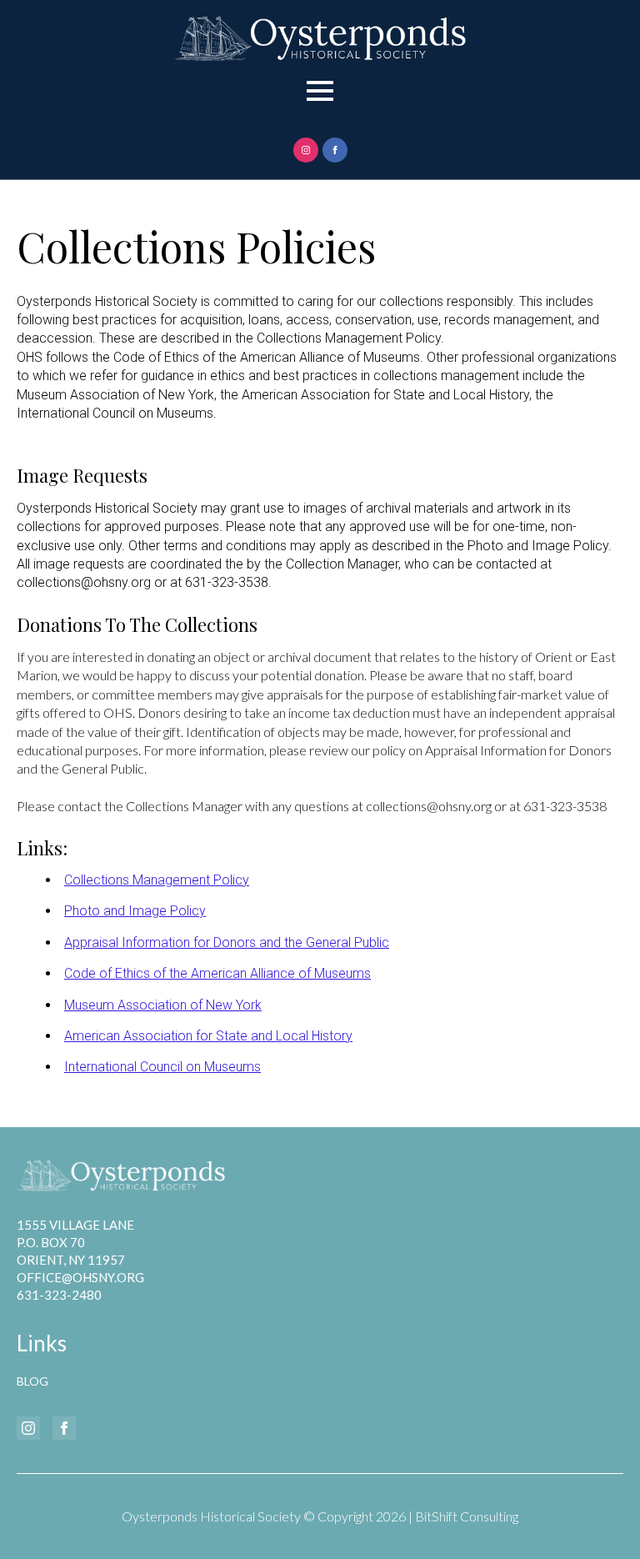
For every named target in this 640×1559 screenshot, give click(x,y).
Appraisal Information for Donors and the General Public (226, 942)
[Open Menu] (320, 91)
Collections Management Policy (156, 880)
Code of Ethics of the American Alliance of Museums (217, 973)
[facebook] (335, 150)
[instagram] (305, 150)
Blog (32, 1381)
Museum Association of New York (163, 1005)
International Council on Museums (162, 1067)
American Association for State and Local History (208, 1036)
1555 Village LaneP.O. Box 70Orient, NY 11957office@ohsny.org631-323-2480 (80, 1259)
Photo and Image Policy (135, 911)
